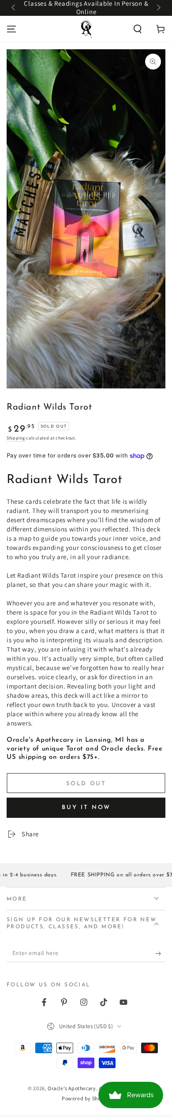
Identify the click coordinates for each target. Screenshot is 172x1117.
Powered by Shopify (86, 1098)
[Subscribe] (160, 953)
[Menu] (11, 29)
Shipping (16, 438)
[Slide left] (14, 8)
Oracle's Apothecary (72, 1088)
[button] (137, 29)
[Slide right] (157, 8)
